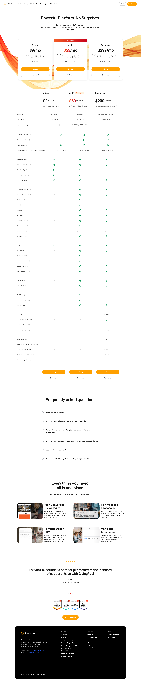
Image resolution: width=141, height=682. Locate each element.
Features (19, 4)
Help (88, 640)
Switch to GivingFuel (70, 617)
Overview (64, 634)
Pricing (63, 637)
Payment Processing (67, 654)
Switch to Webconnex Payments (94, 647)
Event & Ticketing (66, 657)
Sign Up (35, 69)
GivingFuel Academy (93, 637)
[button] (19, 4)
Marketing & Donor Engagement (67, 650)
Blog (88, 643)
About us (90, 634)
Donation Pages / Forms (68, 643)
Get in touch (35, 75)
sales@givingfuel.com (32, 652)
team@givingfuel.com (38, 650)
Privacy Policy (112, 637)
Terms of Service (113, 634)
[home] (9, 4)
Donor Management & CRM (69, 646)
